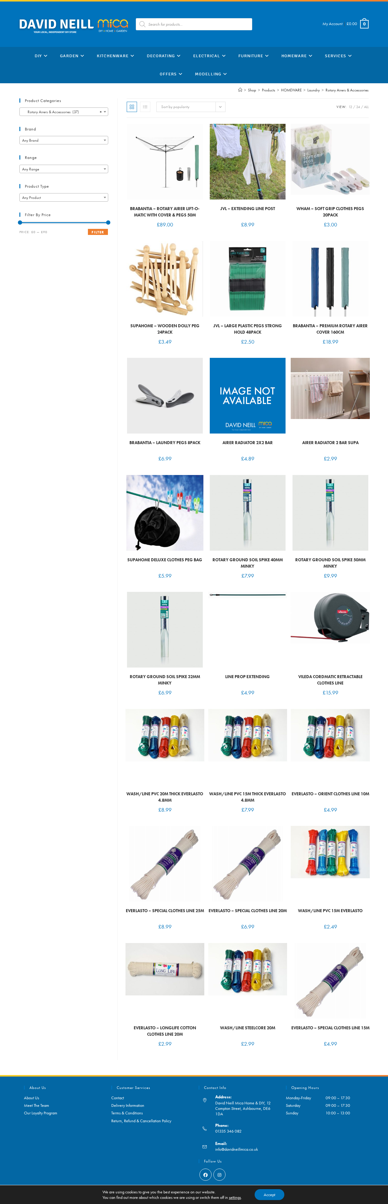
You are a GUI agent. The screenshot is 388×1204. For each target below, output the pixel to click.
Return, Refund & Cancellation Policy (141, 1120)
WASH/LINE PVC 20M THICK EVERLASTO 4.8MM (164, 797)
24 (358, 106)
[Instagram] (219, 1175)
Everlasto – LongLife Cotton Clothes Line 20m (165, 1031)
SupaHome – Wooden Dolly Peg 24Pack (164, 329)
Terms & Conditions (127, 1113)
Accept (269, 1194)
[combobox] (63, 111)
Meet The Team (36, 1105)
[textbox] (64, 140)
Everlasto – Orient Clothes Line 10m (330, 794)
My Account (333, 23)
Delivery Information (127, 1105)
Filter (98, 232)
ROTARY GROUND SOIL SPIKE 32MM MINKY (165, 680)
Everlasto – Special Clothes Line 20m (248, 910)
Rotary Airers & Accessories (347, 90)
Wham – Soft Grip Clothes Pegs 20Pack (330, 212)
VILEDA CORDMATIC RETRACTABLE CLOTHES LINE (330, 680)
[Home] (240, 90)
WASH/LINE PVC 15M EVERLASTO (330, 910)
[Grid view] (132, 107)
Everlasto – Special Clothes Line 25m (165, 910)
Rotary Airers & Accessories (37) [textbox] (62, 111)
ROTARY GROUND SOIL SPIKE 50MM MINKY (330, 563)
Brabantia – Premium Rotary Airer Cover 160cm (330, 329)
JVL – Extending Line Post (247, 208)
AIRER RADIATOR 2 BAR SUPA (330, 442)
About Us (31, 1097)
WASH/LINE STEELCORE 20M (247, 1028)
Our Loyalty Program (40, 1113)
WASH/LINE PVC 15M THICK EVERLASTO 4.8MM (247, 797)
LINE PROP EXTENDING (247, 676)
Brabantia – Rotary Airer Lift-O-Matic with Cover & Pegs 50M (164, 212)
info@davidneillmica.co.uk (236, 1149)
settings (235, 1197)
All (366, 106)
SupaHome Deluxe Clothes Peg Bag (164, 559)
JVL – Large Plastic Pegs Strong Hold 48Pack (247, 329)
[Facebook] (205, 1175)
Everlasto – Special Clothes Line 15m (330, 1028)
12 (350, 106)
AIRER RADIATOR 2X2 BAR (247, 442)
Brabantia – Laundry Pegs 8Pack (164, 442)
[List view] (145, 107)
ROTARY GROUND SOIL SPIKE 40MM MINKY (247, 563)
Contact (117, 1097)
